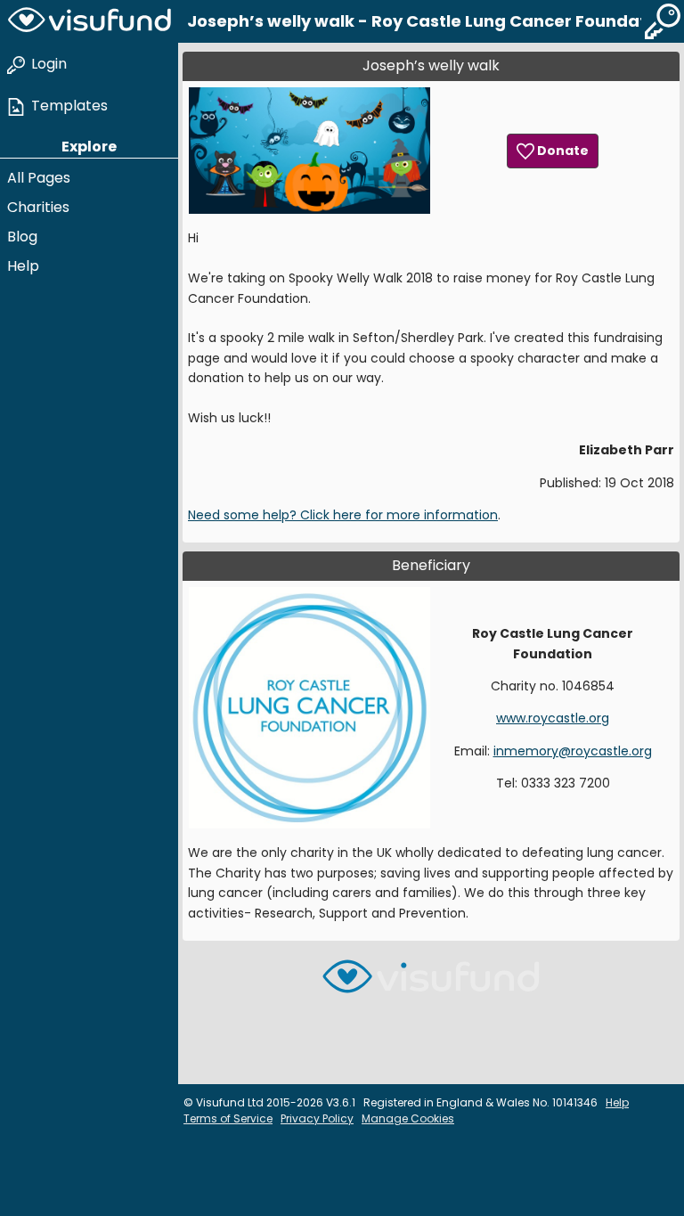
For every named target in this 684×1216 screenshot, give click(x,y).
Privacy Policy (317, 1118)
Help (23, 266)
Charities (38, 207)
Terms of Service (228, 1118)
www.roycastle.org (552, 718)
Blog (22, 236)
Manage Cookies (408, 1118)
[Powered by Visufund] (431, 984)
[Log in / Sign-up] (662, 21)
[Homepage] (89, 21)
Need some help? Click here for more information (343, 515)
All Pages (38, 177)
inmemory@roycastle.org (572, 751)
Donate (561, 150)
